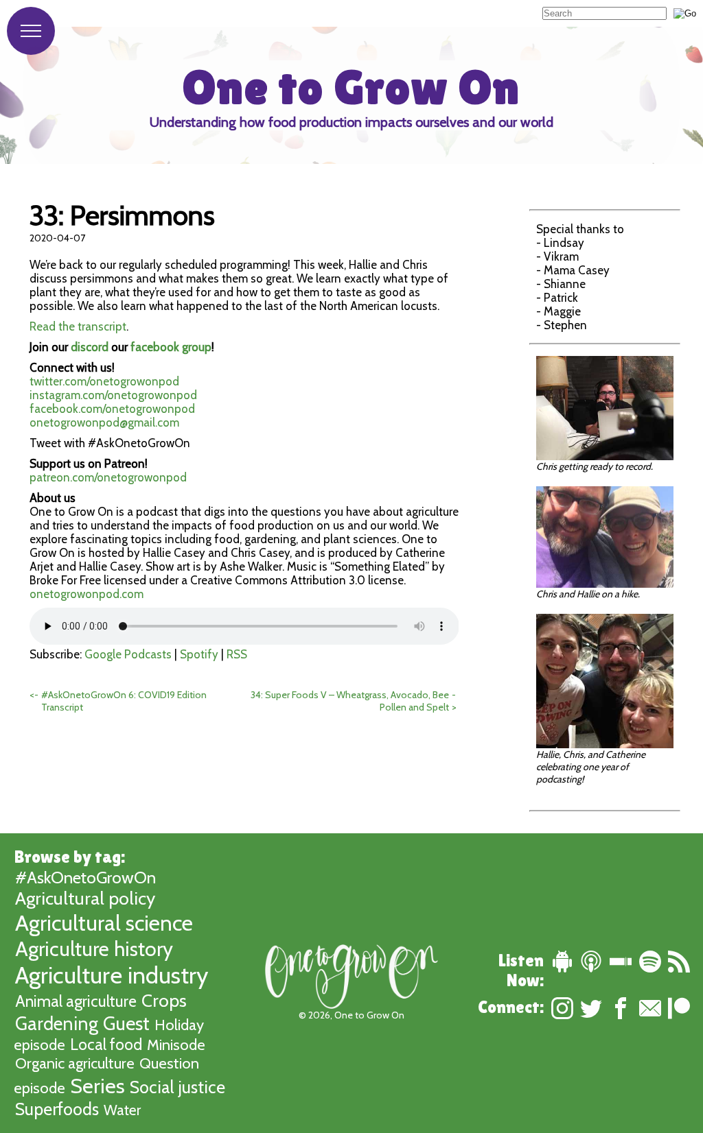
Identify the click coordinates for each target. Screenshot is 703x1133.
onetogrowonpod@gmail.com (104, 422)
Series (97, 1086)
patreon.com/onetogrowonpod (108, 477)
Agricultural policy (85, 898)
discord (89, 347)
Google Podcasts (128, 654)
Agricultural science (104, 922)
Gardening (56, 1023)
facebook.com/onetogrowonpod (112, 409)
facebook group (170, 347)
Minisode (176, 1045)
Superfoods (57, 1109)
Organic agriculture (75, 1063)
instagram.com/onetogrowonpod (113, 395)
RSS (237, 654)
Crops (164, 1001)
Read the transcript (78, 326)
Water (122, 1110)
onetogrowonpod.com (86, 594)
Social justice (177, 1087)
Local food (106, 1044)
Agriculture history (94, 948)
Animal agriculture (76, 1001)
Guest (126, 1023)
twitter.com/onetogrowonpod (104, 381)
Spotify (199, 654)
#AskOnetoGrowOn (85, 877)
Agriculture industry (111, 975)
